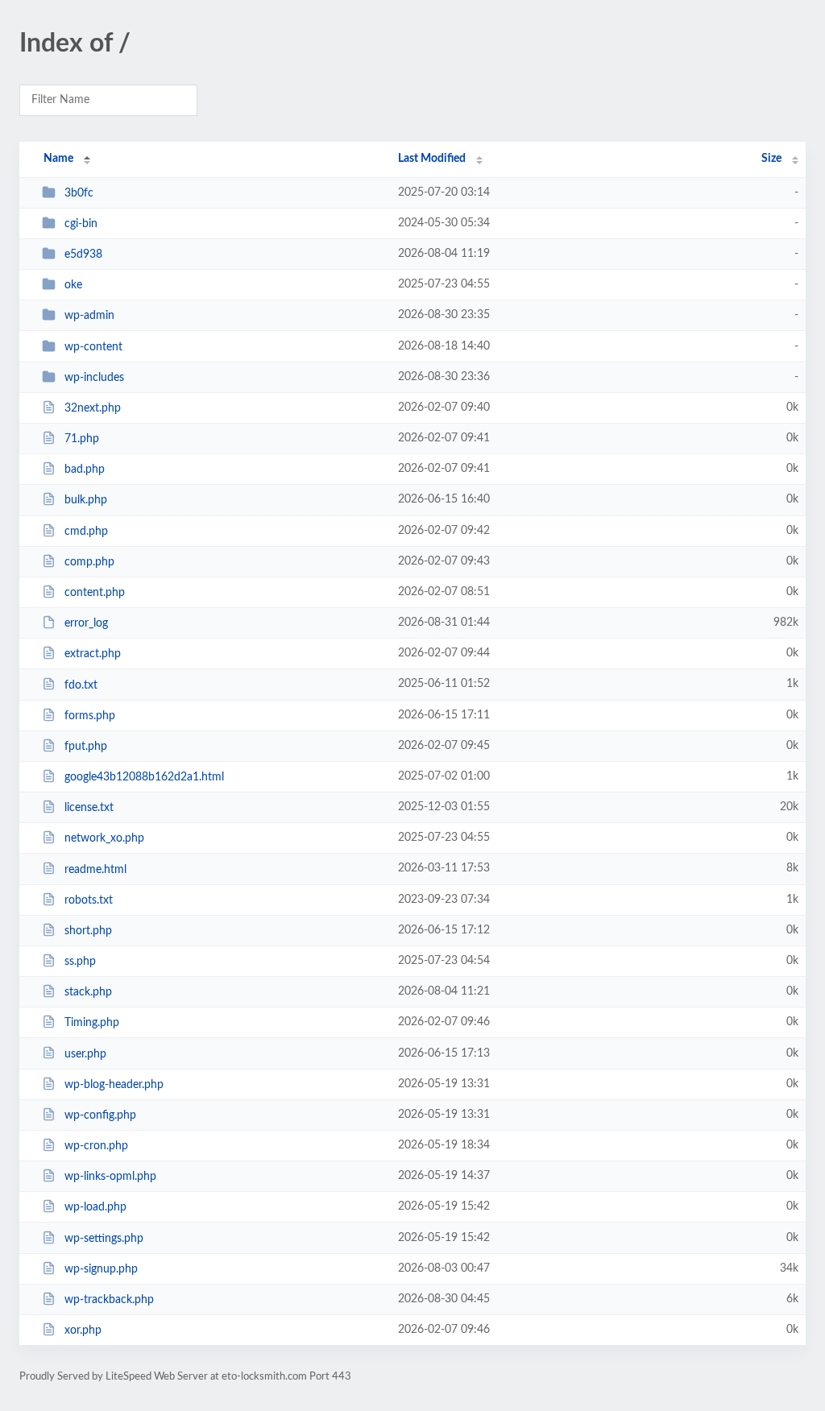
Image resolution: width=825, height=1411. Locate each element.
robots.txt (88, 900)
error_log (86, 623)
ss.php (80, 961)
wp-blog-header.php (114, 1084)
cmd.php (86, 531)
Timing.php (91, 1022)
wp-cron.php (96, 1146)
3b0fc (78, 193)
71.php (81, 439)
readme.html (95, 869)
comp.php (89, 562)
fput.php (85, 746)
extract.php (92, 654)
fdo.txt (80, 684)
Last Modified (432, 158)
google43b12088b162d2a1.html (144, 777)
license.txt (89, 807)
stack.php (88, 992)
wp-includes (94, 377)
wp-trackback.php (109, 1299)
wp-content (93, 347)
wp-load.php (95, 1207)
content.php (94, 592)
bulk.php (85, 500)
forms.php (89, 716)
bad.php (84, 469)
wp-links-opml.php (110, 1176)
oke (73, 285)
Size (771, 158)
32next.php (92, 408)
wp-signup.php (101, 1269)
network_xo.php (104, 838)
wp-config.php (100, 1115)
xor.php (83, 1330)
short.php (88, 931)
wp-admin (89, 315)
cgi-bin (80, 224)
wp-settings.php (103, 1238)
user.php (85, 1053)
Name (58, 158)
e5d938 (83, 254)
